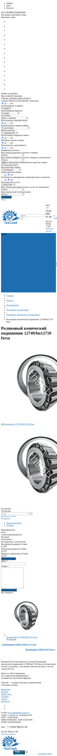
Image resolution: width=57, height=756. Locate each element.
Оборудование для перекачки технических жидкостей (22, 256)
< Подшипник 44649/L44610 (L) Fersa (18, 644)
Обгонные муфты (20, 245)
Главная (10, 296)
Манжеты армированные (22, 249)
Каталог (10, 300)
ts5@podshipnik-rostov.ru (18, 713)
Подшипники (22, 241)
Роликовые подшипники (17, 310)
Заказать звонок (49, 229)
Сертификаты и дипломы (8, 256)
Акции (4, 699)
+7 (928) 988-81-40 (49, 212)
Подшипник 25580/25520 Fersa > (40, 649)
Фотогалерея (7, 265)
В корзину (5, 518)
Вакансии (5, 260)
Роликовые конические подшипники (23, 315)
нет (11, 103)
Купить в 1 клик (8, 516)
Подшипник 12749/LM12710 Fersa (21, 637)
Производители (8, 253)
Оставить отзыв (8, 559)
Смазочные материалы (21, 264)
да (5, 103)
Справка (5, 696)
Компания (5, 689)
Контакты (5, 701)
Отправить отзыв (9, 590)
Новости (5, 263)
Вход (3, 199)
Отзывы (10, 525)
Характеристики (13, 523)
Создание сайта (45, 754)
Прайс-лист (6, 694)
